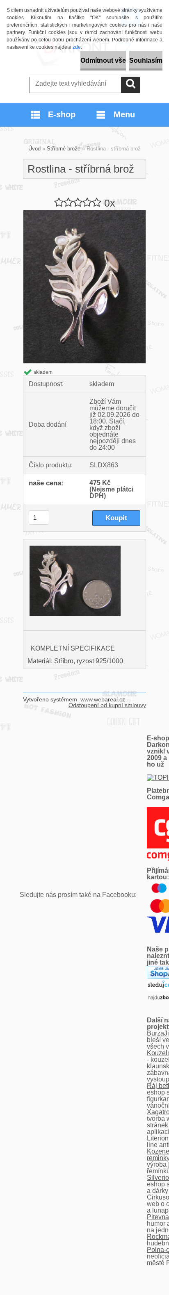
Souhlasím (145, 60)
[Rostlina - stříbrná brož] (84, 213)
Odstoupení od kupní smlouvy (107, 705)
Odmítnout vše (103, 60)
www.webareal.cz (102, 699)
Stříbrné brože (63, 149)
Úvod (34, 149)
